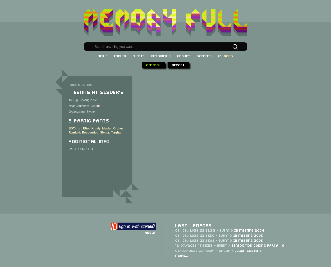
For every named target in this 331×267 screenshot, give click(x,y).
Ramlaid (74, 132)
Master (106, 128)
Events (139, 55)
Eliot (86, 128)
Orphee (118, 128)
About (150, 232)
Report (178, 64)
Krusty (95, 128)
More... (181, 255)
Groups (184, 55)
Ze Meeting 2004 (249, 230)
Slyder (104, 132)
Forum (120, 55)
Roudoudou (90, 132)
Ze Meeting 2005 (248, 235)
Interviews (161, 55)
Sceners (204, 55)
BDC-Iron (75, 128)
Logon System (248, 250)
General (153, 64)
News (103, 55)
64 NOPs (225, 55)
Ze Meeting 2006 (248, 240)
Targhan (116, 132)
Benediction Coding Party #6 (258, 245)
